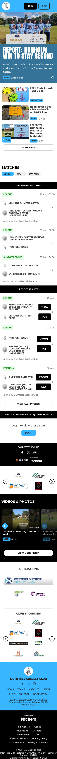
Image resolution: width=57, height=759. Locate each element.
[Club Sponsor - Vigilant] (18, 476)
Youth (20, 173)
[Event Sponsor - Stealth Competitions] (38, 486)
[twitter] (28, 684)
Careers (37, 730)
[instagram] (34, 684)
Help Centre (23, 726)
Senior (8, 173)
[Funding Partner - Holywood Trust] (18, 654)
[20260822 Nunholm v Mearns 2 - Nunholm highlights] (15, 131)
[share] (52, 77)
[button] (52, 77)
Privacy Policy (39, 738)
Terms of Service (19, 738)
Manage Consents (38, 742)
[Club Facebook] (22, 453)
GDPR (37, 734)
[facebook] (22, 684)
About (37, 726)
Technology (23, 734)
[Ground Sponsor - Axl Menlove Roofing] (38, 476)
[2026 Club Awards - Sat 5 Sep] (15, 94)
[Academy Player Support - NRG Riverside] (38, 644)
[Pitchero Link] (36, 461)
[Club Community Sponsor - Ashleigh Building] (18, 486)
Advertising (22, 730)
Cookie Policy (16, 742)
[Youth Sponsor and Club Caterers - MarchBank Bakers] (18, 644)
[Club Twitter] (28, 453)
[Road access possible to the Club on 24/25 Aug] (15, 112)
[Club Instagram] (35, 453)
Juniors (34, 173)
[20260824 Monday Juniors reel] (21, 519)
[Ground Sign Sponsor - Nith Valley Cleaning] (38, 654)
